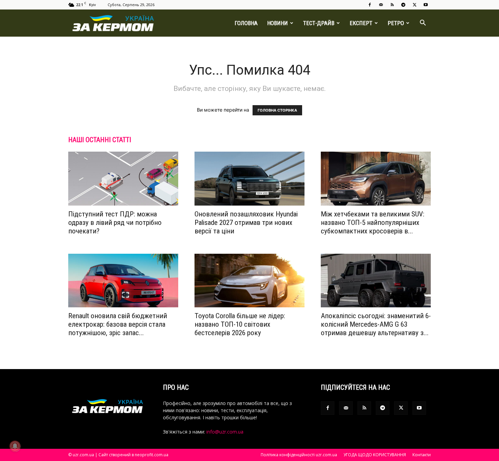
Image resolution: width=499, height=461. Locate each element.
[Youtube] (426, 4)
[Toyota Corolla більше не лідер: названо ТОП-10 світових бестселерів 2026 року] (249, 281)
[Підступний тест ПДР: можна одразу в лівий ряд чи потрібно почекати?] (123, 179)
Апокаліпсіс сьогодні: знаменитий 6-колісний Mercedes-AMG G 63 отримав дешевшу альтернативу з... (376, 324)
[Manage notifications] (15, 446)
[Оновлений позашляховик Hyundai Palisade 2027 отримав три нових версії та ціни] (249, 179)
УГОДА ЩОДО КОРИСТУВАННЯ (375, 455)
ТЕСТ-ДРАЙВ (318, 23)
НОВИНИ (277, 23)
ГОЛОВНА (246, 23)
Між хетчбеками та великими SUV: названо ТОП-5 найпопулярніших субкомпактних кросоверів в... (372, 222)
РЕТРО (396, 23)
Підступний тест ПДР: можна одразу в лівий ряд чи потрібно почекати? (115, 222)
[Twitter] (414, 4)
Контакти (421, 455)
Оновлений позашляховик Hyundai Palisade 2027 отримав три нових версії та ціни (246, 222)
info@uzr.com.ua (224, 431)
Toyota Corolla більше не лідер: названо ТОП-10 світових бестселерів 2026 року (240, 324)
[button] (422, 23)
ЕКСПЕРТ (361, 23)
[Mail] (381, 4)
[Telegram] (403, 4)
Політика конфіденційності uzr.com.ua (299, 455)
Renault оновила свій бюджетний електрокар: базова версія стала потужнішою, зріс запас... (117, 324)
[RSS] (392, 4)
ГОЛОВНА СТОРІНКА (277, 110)
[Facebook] (370, 4)
